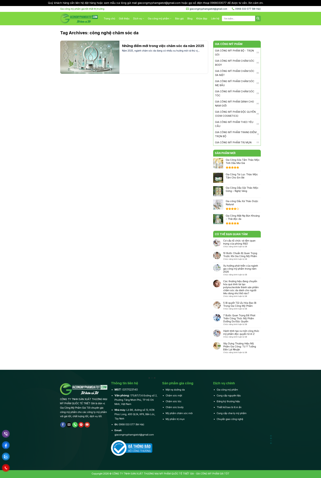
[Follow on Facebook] (63, 425)
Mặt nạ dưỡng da (175, 389)
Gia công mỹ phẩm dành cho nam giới (234, 103)
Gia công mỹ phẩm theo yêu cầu (234, 124)
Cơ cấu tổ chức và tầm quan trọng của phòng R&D (239, 242)
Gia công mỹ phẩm (158, 18)
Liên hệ (215, 18)
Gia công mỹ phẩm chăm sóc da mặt (234, 73)
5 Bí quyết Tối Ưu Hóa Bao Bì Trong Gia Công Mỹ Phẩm (239, 304)
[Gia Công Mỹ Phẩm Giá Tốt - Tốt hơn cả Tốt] (79, 18)
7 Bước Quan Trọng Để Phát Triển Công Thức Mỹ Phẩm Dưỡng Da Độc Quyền (239, 318)
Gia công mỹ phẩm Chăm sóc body (234, 62)
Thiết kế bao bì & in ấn (229, 407)
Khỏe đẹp (201, 18)
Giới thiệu (124, 18)
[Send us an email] (69, 425)
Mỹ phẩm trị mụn (175, 419)
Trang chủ (109, 18)
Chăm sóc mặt (174, 395)
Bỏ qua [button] (268, 3)
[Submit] (258, 18)
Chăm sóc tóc (173, 401)
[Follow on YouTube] (87, 425)
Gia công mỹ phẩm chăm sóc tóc (234, 93)
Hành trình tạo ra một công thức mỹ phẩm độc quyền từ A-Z (241, 332)
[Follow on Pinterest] (81, 425)
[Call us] (75, 425)
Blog (189, 18)
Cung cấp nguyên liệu (229, 395)
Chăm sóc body (175, 407)
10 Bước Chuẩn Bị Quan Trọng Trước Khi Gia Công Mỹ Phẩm (240, 255)
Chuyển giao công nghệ (230, 419)
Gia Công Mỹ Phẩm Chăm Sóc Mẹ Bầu (234, 83)
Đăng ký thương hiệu (228, 401)
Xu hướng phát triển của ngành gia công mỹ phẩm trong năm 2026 (240, 268)
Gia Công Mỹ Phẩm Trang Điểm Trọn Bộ (235, 134)
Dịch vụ (137, 18)
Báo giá (179, 18)
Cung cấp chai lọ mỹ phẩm (231, 413)
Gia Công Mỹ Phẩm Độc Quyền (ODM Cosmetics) (235, 113)
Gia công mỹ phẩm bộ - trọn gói (234, 52)
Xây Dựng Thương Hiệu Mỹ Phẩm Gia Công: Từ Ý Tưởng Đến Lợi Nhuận (239, 346)
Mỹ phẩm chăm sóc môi (179, 413)
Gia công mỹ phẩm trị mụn (233, 142)
